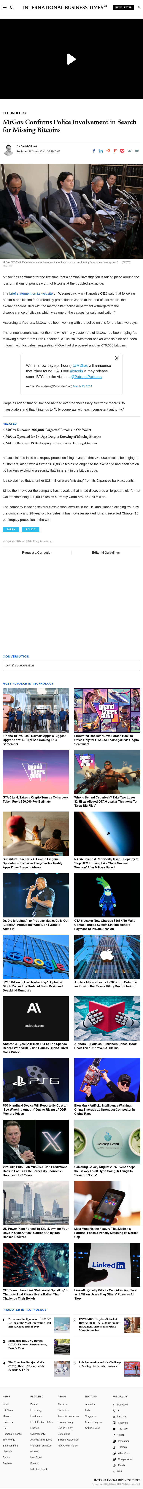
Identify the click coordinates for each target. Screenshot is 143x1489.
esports (34, 1451)
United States (92, 1428)
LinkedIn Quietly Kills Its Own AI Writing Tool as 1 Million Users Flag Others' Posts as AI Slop (105, 1294)
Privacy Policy (65, 1422)
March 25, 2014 (82, 386)
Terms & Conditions (68, 1416)
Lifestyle (7, 1451)
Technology (9, 1439)
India (87, 1410)
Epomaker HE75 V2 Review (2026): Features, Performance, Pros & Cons (27, 1344)
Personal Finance (12, 1433)
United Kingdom (93, 1422)
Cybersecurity (37, 1433)
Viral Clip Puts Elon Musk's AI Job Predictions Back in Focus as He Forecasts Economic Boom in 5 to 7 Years (35, 1171)
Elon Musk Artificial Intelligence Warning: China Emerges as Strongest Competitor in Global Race (104, 1109)
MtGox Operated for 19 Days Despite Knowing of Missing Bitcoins (53, 437)
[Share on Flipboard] (115, 151)
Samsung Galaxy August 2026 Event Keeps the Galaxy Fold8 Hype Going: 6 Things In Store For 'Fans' (105, 1171)
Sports (6, 1457)
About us (62, 1404)
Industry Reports (39, 1469)
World (6, 1404)
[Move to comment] (137, 151)
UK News (8, 1410)
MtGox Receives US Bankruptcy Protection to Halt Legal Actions (51, 443)
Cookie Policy (65, 1428)
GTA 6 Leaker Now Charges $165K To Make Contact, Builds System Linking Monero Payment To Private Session (104, 925)
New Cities (36, 1457)
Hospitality (36, 1410)
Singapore (90, 1416)
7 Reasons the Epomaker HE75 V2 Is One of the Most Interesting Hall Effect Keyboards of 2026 (29, 1323)
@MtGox (80, 365)
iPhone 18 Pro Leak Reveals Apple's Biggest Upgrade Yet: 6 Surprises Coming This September (34, 740)
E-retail (34, 1404)
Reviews (7, 1463)
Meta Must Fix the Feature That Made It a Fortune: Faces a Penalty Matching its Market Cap (106, 1233)
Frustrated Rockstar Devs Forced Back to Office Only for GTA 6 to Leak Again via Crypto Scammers (106, 740)
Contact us (63, 1410)
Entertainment (10, 1445)
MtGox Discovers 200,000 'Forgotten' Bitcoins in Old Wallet (48, 430)
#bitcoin (76, 371)
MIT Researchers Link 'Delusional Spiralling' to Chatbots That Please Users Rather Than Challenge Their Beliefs (36, 1294)
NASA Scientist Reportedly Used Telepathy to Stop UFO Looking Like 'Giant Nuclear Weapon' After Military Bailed (106, 863)
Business (8, 1422)
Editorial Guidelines (106, 552)
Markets (7, 1416)
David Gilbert (28, 146)
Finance (34, 1428)
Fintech (34, 1463)
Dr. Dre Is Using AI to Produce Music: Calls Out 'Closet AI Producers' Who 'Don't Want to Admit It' (35, 925)
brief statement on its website (31, 293)
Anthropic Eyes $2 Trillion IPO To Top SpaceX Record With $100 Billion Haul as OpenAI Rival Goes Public (35, 1048)
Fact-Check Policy (68, 1445)
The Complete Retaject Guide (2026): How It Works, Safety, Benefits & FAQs (26, 1366)
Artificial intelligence (41, 1439)
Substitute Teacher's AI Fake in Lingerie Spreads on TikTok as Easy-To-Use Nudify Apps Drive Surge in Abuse (32, 863)
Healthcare (36, 1416)
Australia (90, 1404)
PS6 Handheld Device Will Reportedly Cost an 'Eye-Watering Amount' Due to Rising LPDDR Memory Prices (35, 1109)
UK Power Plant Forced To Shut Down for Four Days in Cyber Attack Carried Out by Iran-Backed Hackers (36, 1233)
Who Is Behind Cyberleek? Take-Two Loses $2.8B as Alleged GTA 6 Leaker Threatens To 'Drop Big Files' (105, 801)
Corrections (64, 1433)
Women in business (41, 1445)
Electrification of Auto (41, 1422)
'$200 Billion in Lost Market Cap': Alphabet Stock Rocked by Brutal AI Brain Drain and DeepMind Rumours (33, 986)
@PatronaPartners (86, 377)
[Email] (129, 151)
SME (5, 1428)
